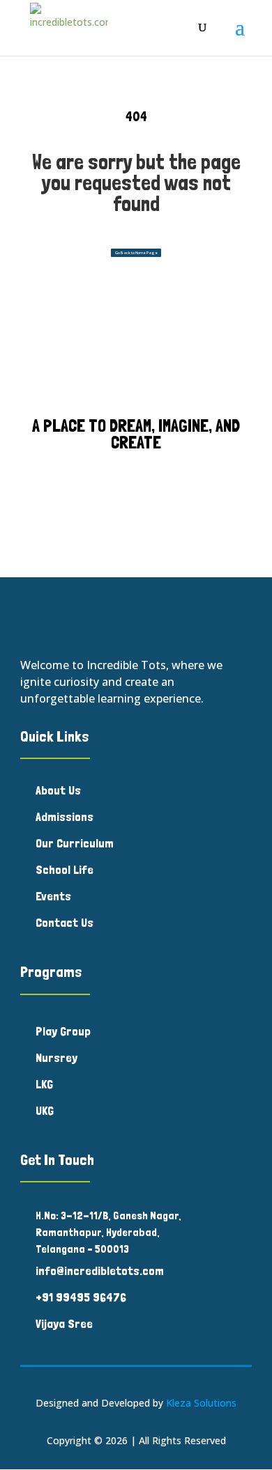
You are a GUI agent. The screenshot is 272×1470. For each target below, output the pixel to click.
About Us (58, 790)
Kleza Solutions (201, 1402)
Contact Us (64, 922)
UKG (45, 1110)
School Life (64, 869)
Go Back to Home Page (136, 253)
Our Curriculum (75, 843)
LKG (44, 1084)
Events (53, 896)
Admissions (64, 816)
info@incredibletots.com (100, 1270)
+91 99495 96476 (81, 1297)
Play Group (63, 1031)
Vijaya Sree (64, 1323)
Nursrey (56, 1057)
